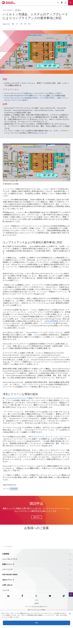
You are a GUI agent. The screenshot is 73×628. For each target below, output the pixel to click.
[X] (36, 595)
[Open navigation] (70, 2)
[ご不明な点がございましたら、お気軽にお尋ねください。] (71, 594)
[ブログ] (64, 595)
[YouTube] (50, 595)
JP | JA (36, 600)
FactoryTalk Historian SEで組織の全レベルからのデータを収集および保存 (32, 93)
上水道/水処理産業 (51, 321)
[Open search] (58, 2)
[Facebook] (22, 595)
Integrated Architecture (17, 398)
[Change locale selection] (62, 2)
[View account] (65, 2)
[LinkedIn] (8, 595)
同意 (36, 622)
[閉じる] (69, 613)
